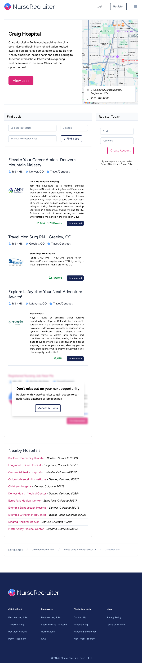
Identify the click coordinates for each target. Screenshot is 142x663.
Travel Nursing (16, 624)
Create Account (120, 150)
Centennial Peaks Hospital (24, 472)
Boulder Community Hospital (26, 458)
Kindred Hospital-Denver (23, 521)
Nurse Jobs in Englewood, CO (80, 549)
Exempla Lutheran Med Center (27, 514)
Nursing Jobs (15, 549)
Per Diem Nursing (17, 631)
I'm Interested (75, 223)
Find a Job (72, 138)
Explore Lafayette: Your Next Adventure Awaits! (45, 294)
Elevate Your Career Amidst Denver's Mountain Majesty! (42, 162)
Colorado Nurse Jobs (43, 549)
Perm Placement (17, 638)
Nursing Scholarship (85, 631)
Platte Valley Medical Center (26, 529)
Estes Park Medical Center (24, 500)
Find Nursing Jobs (18, 617)
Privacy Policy (127, 164)
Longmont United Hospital (24, 465)
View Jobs (21, 81)
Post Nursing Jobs (51, 617)
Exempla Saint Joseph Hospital (27, 507)
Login (99, 6)
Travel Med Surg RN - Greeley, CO (40, 236)
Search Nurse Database (54, 624)
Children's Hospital (20, 486)
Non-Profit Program (84, 638)
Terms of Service (108, 164)
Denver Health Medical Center (27, 493)
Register (118, 6)
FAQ (43, 638)
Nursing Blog (81, 624)
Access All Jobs (48, 408)
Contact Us (80, 617)
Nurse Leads (48, 631)
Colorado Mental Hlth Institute (27, 479)
